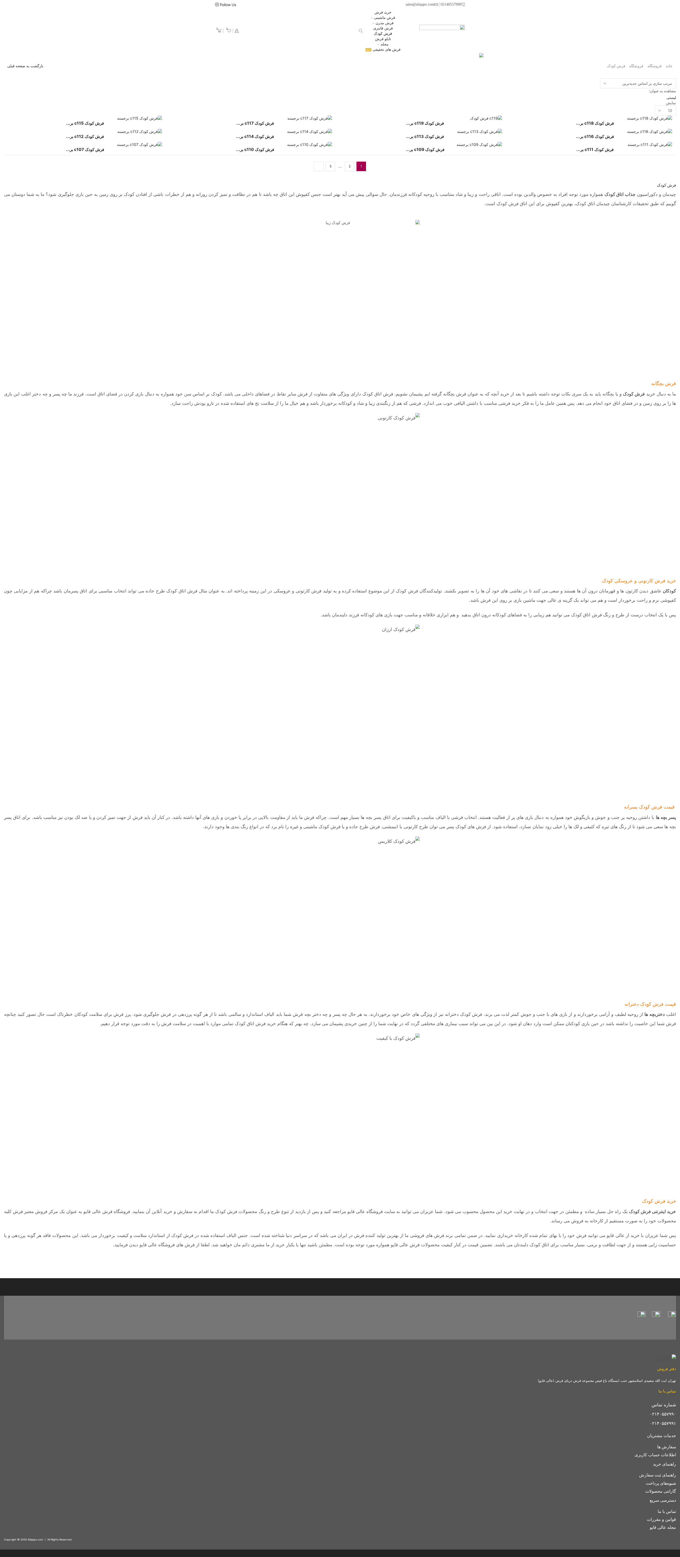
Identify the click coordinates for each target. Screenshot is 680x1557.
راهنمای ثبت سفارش (657, 1475)
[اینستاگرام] (217, 5)
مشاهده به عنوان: (662, 91)
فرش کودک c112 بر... (85, 136)
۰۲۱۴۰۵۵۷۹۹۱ (663, 1423)
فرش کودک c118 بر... (595, 123)
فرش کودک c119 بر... (425, 123)
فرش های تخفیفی (383, 49)
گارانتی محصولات (660, 1491)
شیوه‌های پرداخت (661, 1483)
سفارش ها (666, 1446)
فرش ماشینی (384, 17)
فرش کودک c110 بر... (255, 149)
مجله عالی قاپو (663, 1527)
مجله (385, 44)
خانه (669, 66)
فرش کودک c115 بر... (85, 123)
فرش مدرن (385, 22)
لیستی (671, 97)
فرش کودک (383, 33)
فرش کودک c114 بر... (255, 136)
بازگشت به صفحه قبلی (25, 66)
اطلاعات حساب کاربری (655, 1454)
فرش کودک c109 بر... (425, 149)
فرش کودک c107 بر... (85, 149)
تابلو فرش (383, 38)
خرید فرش (383, 12)
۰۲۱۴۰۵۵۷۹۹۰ (663, 1414)
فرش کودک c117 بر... (255, 123)
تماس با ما (667, 1511)
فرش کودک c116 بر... (595, 136)
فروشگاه (655, 66)
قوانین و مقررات (661, 1519)
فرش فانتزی (383, 28)
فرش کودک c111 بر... (595, 149)
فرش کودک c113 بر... (425, 136)
